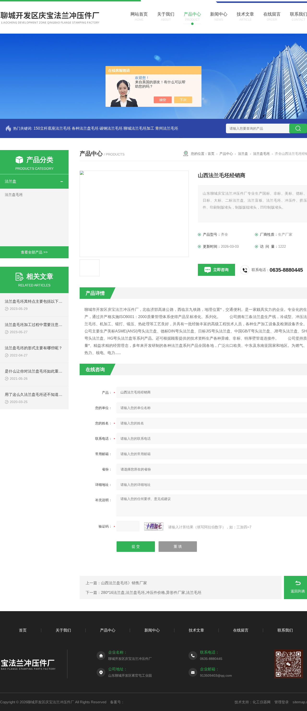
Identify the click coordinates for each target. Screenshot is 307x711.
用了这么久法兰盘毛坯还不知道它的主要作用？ (45, 394)
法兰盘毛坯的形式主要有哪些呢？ (33, 348)
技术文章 (196, 630)
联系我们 (285, 630)
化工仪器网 (262, 702)
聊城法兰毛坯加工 (139, 128)
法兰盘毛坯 (14, 195)
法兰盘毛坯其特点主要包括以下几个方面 (39, 301)
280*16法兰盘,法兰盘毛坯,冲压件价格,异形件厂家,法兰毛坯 (151, 592)
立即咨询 (221, 270)
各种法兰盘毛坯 (85, 128)
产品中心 (226, 154)
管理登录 (281, 702)
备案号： (117, 702)
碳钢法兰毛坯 (111, 128)
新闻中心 (152, 630)
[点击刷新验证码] (153, 526)
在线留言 (240, 630)
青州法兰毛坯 (166, 128)
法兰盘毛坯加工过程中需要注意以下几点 (39, 325)
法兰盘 (10, 181)
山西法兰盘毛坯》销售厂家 (124, 583)
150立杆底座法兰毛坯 (52, 128)
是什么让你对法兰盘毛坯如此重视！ (35, 371)
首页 (211, 154)
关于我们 (63, 630)
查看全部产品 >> (34, 252)
